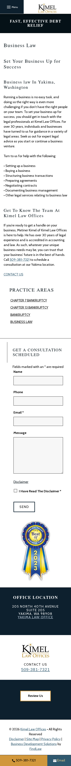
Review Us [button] (35, 696)
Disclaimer (20, 482)
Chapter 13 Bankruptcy (29, 308)
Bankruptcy (20, 315)
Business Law (21, 322)
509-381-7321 (19, 260)
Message (19, 433)
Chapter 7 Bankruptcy (28, 300)
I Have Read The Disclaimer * (40, 491)
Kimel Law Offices (33, 729)
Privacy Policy (51, 739)
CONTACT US (13, 274)
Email (18, 412)
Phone (18, 392)
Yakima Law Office (35, 617)
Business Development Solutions (34, 744)
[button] (12, 7)
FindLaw (35, 749)
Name (17, 372)
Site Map (32, 739)
